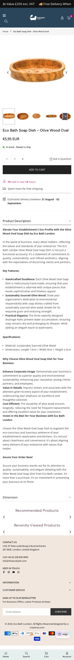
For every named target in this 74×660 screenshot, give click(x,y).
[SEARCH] (6, 20)
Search (26, 656)
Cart (46, 656)
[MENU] (13, 15)
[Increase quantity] (23, 158)
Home (5, 31)
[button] (69, 17)
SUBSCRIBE (61, 611)
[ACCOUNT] (62, 17)
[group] (37, 72)
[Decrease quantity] (7, 158)
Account (67, 656)
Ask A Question (61, 159)
